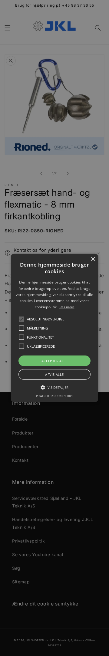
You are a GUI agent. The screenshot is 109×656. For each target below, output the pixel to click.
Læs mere (66, 307)
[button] (21, 319)
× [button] (93, 259)
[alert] (54, 328)
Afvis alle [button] (54, 374)
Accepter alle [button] (54, 361)
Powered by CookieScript (54, 396)
